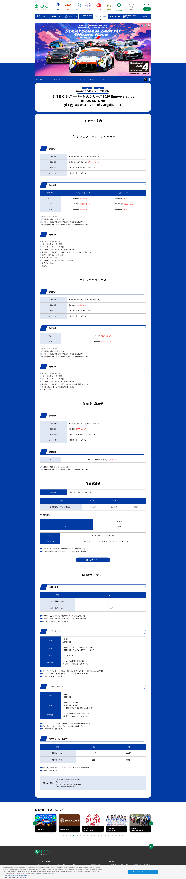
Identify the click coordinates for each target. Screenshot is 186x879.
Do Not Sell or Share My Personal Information (143, 872)
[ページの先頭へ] (151, 846)
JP (145, 4)
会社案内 (111, 861)
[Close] (183, 872)
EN (149, 4)
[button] (63, 835)
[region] (93, 872)
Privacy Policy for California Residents (15, 875)
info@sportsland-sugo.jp (68, 786)
